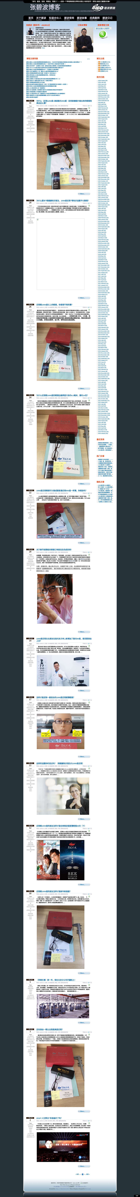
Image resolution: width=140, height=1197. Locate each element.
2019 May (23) (102, 234)
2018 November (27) (103, 245)
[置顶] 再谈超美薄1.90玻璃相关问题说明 (36, 91)
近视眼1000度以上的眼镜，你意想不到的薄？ (54, 305)
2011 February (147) (103, 409)
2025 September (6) (103, 100)
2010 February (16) (103, 431)
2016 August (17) (102, 294)
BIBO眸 (50, 1121)
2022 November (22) (103, 157)
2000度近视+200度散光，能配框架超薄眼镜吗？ (110, 485)
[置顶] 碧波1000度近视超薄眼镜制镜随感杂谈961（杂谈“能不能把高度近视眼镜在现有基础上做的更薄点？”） (54, 62)
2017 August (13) (102, 272)
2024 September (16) (104, 117)
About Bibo (41, 19)
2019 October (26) (103, 225)
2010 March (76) (102, 430)
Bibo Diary (107, 19)
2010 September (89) (104, 419)
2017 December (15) (103, 265)
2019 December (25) (103, 221)
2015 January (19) (103, 329)
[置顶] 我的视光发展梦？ (32, 97)
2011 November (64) (103, 397)
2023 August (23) (102, 141)
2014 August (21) (102, 338)
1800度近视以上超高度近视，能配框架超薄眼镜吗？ (111, 496)
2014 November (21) (103, 333)
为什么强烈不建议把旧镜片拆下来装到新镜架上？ (110, 470)
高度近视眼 (30, 116)
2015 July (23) (102, 318)
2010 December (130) (104, 413)
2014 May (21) (102, 344)
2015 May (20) (102, 322)
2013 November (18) (103, 355)
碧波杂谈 (104, 64)
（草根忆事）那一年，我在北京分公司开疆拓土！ (56, 980)
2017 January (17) (103, 285)
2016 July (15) (102, 296)
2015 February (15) (103, 327)
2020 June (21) (102, 210)
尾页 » (88, 1174)
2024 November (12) (103, 113)
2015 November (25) (103, 311)
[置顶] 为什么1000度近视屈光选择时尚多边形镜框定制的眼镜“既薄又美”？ (45, 67)
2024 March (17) (102, 128)
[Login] (89, 1188)
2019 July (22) (102, 230)
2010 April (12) (102, 428)
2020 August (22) (102, 206)
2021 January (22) (103, 197)
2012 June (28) (102, 384)
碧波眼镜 (30, 123)
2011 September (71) (103, 400)
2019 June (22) (102, 232)
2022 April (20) (102, 170)
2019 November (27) (103, 223)
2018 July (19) (102, 252)
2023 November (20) (103, 135)
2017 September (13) (104, 270)
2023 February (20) (103, 152)
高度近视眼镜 (30, 322)
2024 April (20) (102, 126)
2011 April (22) (102, 406)
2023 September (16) (104, 139)
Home (30, 19)
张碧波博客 (45, 7)
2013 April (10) (102, 366)
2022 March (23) (102, 172)
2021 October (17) (103, 181)
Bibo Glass (69, 19)
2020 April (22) (102, 214)
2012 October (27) (103, 376)
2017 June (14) (102, 276)
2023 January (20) (103, 153)
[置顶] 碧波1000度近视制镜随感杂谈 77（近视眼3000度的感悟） (42, 69)
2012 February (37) (103, 391)
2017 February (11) (103, 283)
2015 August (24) (102, 316)
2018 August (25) (102, 250)
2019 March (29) (102, 238)
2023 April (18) (102, 148)
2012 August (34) (102, 380)
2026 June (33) (102, 84)
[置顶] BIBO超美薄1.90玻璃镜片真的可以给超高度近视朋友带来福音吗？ (44, 90)
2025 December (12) (103, 95)
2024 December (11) (103, 111)
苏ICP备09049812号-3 (81, 1186)
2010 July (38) (102, 422)
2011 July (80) (102, 404)
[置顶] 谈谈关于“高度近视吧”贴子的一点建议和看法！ (40, 80)
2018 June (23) (102, 254)
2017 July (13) (102, 274)
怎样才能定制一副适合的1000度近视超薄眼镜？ (55, 697)
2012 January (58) (103, 393)
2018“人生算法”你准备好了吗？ (49, 1118)
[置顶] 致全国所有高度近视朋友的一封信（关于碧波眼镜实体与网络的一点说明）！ (47, 84)
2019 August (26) (102, 228)
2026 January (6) (102, 93)
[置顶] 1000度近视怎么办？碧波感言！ (36, 88)
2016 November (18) (103, 289)
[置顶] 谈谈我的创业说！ (32, 77)
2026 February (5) (103, 91)
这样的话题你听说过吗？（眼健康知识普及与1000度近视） (60, 763)
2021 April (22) (102, 192)
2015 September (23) (104, 314)
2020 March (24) (102, 216)
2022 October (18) (103, 159)
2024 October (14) (103, 115)
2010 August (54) (102, 420)
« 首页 (77, 1174)
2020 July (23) (102, 208)
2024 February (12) (103, 130)
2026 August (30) (102, 80)
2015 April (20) (102, 323)
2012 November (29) (103, 375)
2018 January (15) (103, 263)
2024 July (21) (102, 121)
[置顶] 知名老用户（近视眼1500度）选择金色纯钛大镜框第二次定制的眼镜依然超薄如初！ (49, 66)
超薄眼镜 (82, 559)
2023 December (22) (103, 133)
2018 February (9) (103, 261)
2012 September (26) (104, 378)
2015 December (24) (103, 309)
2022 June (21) (102, 166)
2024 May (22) (102, 124)
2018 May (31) (102, 256)
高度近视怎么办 (31, 111)
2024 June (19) (102, 122)
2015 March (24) (102, 325)
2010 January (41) (103, 433)
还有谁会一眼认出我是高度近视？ (50, 1030)
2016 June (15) (102, 298)
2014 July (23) (102, 340)
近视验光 (104, 71)
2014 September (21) (104, 336)
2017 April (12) (102, 280)
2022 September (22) (104, 161)
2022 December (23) (103, 155)
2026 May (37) (102, 86)
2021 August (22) (102, 185)
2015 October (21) (103, 312)
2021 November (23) (103, 179)
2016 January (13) (103, 307)
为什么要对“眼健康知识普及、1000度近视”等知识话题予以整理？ (63, 201)
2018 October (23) (103, 247)
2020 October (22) (103, 203)
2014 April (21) (102, 345)
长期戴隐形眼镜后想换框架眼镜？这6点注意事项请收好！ (112, 463)
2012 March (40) (102, 389)
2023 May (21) (102, 146)
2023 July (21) (102, 142)
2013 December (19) (103, 353)
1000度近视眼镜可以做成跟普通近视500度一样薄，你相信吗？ (61, 491)
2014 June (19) (102, 342)
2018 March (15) (102, 259)
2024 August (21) (102, 119)
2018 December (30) (103, 243)
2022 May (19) (102, 168)
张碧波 (30, 424)
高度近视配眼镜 (31, 131)
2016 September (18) (104, 292)
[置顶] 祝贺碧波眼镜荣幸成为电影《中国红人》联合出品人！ (41, 73)
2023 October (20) (103, 137)
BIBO (30, 514)
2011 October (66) (103, 398)
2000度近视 (105, 65)
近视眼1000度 (30, 107)
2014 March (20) (102, 347)
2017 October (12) (103, 269)
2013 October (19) (103, 356)
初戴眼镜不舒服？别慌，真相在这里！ (108, 468)
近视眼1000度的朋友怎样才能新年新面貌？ (53, 891)
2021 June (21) (102, 188)
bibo (86, 1188)
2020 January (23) (103, 219)
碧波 (30, 422)
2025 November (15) (103, 97)
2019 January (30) (103, 241)
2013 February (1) (103, 369)
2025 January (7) (102, 109)
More (43, 48)
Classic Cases (95, 19)
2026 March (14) (102, 89)
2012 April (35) (102, 387)
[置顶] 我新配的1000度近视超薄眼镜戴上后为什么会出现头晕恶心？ (43, 95)
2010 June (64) (102, 424)
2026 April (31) (102, 88)
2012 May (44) (102, 386)
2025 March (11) (102, 106)
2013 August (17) (102, 360)
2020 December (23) (103, 199)
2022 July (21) (102, 164)
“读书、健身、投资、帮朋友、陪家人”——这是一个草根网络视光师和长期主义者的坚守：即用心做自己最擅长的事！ (71, 1)
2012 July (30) (102, 382)
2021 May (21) (102, 190)
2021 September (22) (104, 183)
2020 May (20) (102, 212)
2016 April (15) (102, 302)
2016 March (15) (102, 303)
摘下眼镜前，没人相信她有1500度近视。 (108, 448)
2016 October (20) (103, 291)
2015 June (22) (102, 320)
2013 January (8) (102, 371)
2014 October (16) (103, 334)
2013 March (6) (102, 367)
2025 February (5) (103, 108)
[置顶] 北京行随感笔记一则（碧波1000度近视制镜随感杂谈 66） (42, 71)
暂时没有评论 (64, 106)
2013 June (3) (102, 362)
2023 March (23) (102, 150)
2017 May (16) (102, 278)
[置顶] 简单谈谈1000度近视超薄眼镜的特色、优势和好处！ (41, 75)
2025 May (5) (101, 102)
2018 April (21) (102, 258)
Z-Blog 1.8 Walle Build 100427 (62, 1188)
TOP (137, 1196)
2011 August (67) (102, 402)
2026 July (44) (102, 82)
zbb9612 (41, 106)
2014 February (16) (103, 349)
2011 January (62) (103, 411)
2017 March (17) (102, 281)
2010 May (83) (102, 426)
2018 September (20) (104, 248)
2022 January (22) (103, 175)
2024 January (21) (103, 131)
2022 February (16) (103, 174)
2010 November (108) (104, 415)
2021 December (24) (103, 177)
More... (82, 194)
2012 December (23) (103, 373)
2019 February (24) (103, 239)
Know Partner (55, 19)
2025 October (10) (103, 99)
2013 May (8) (101, 364)
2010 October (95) (103, 417)
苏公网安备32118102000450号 (61, 1186)
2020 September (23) (104, 205)
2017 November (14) (103, 267)
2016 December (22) (103, 287)
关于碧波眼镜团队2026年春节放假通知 (108, 494)
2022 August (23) (102, 163)
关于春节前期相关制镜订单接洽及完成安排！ (54, 550)
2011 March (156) (103, 408)
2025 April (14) (102, 104)
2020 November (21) (103, 201)
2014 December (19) (103, 331)
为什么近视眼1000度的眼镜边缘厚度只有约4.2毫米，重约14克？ (62, 395)
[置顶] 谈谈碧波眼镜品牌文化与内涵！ (36, 82)
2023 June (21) (102, 144)
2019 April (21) (102, 236)
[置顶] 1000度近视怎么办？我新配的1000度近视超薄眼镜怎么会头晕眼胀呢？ (46, 93)
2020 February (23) (103, 217)
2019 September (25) (104, 226)
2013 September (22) (104, 358)
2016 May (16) (102, 300)
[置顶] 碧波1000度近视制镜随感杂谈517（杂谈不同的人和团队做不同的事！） (46, 64)
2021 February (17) (103, 195)
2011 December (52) (103, 395)
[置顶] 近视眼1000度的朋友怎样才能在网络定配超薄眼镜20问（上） (43, 79)
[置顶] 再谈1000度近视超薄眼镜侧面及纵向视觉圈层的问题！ (41, 86)
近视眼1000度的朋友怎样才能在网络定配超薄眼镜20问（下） (61, 826)
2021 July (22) (102, 186)
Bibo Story (82, 19)
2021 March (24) (102, 194)
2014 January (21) (103, 351)
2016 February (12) (103, 305)
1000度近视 (31, 109)
